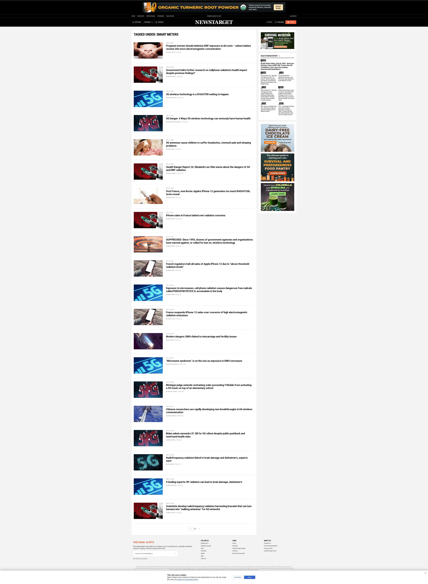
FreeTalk (203, 551)
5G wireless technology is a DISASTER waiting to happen (197, 94)
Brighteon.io (204, 543)
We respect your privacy (140, 558)
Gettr (202, 548)
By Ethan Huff (170, 52)
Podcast (235, 551)
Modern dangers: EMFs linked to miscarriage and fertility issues (201, 336)
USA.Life (203, 558)
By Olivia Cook (170, 319)
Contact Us (267, 543)
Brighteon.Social (206, 546)
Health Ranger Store (270, 551)
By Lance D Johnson (172, 364)
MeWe (203, 553)
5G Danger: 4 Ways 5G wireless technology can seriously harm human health (208, 118)
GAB (202, 556)
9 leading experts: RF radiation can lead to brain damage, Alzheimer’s (204, 482)
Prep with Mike (150, 16)
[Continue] (175, 553)
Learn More (237, 577)
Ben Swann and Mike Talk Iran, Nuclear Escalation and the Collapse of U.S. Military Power (268, 109)
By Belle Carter (170, 219)
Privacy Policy (268, 548)
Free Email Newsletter (270, 546)
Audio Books (170, 16)
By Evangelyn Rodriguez (173, 122)
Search (294, 16)
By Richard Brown (171, 97)
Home (133, 16)
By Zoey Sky (170, 340)
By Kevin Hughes (171, 173)
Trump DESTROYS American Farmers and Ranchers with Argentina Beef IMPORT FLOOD (286, 78)
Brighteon (140, 16)
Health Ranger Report (269, 56)
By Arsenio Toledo (171, 391)
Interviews (160, 16)
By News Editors (171, 76)
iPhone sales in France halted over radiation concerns (195, 215)
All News (235, 546)
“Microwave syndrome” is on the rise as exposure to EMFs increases (204, 360)
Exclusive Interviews (238, 553)
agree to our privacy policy (188, 579)
